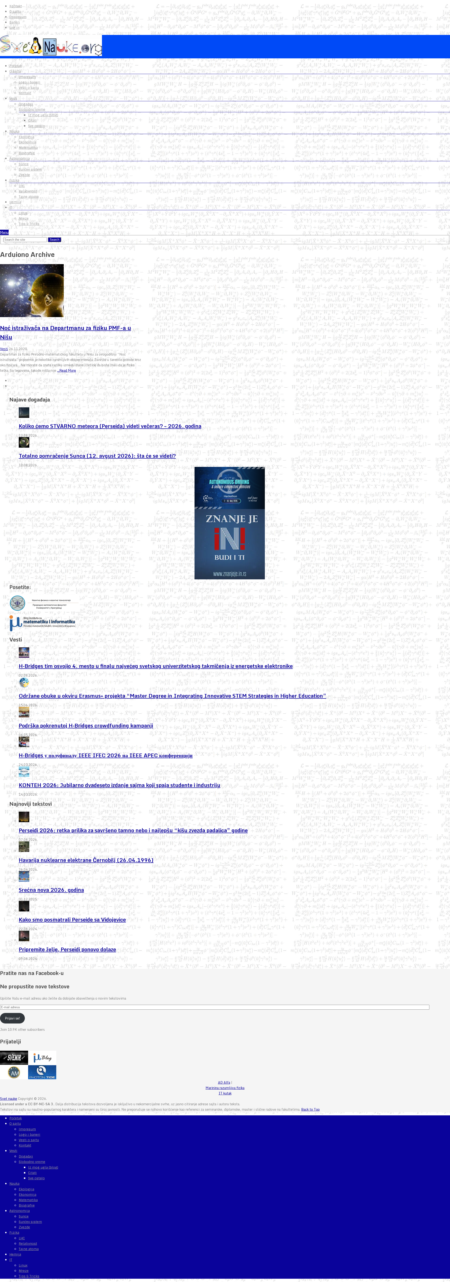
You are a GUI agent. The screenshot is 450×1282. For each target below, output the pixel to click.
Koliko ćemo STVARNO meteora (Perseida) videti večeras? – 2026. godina (110, 426)
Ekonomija (27, 142)
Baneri (14, 22)
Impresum (17, 17)
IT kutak (225, 1093)
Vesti (13, 98)
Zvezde (24, 175)
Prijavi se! (12, 1018)
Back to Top (310, 1109)
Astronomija (19, 158)
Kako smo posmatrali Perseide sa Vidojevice (72, 919)
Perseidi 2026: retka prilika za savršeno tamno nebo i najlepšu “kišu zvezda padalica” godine (133, 830)
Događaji (26, 104)
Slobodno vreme (32, 109)
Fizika (14, 180)
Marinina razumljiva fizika (225, 1088)
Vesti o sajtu (29, 88)
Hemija (15, 202)
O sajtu (15, 11)
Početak (15, 66)
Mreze (24, 218)
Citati (32, 120)
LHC (22, 186)
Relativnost (28, 191)
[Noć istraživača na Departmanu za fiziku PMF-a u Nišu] (72, 291)
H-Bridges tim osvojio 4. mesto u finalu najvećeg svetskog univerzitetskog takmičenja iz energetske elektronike (156, 666)
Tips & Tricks (29, 224)
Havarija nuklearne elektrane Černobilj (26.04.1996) (86, 860)
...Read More (66, 370)
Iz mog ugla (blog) (43, 115)
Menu (4, 232)
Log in (14, 28)
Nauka (14, 131)
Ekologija (26, 137)
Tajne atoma (29, 197)
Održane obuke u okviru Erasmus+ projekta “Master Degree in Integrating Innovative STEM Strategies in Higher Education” (172, 696)
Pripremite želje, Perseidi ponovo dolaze (67, 949)
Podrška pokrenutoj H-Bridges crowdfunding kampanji (86, 725)
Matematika (28, 148)
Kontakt (15, 6)
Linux (23, 213)
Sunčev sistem (30, 169)
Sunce (24, 164)
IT (10, 207)
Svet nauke (8, 1098)
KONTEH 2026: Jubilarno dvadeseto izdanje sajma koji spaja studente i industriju (119, 785)
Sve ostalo (36, 126)
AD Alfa (224, 1082)
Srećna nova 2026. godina (51, 890)
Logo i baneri (29, 82)
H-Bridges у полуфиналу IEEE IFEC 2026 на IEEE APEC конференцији (106, 755)
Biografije (27, 153)
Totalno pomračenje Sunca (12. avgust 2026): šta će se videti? (97, 456)
